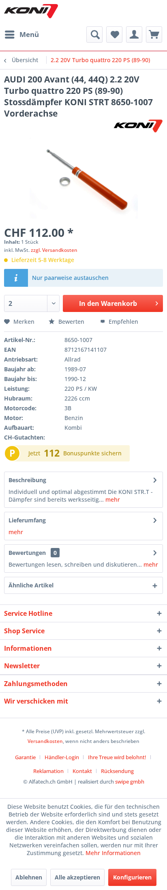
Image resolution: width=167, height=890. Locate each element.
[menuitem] (21, 34)
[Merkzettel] (114, 34)
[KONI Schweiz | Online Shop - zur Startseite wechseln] (31, 11)
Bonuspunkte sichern (92, 453)
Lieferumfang (27, 520)
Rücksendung (117, 771)
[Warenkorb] (154, 34)
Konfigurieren (132, 877)
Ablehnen (28, 877)
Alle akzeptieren (77, 877)
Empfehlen (122, 321)
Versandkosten (45, 741)
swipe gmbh (129, 781)
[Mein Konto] (134, 34)
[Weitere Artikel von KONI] (138, 126)
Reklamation (48, 771)
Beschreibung (27, 480)
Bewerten (71, 321)
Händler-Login (62, 757)
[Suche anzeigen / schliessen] (94, 34)
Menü (29, 34)
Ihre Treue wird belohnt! (117, 757)
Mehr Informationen (113, 853)
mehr (112, 499)
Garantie (25, 757)
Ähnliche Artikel (31, 585)
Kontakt (82, 771)
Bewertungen (27, 553)
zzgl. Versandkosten (54, 250)
